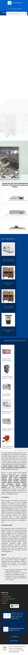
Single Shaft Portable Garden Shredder (8, 447)
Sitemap (5, 603)
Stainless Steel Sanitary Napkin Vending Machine (7, 359)
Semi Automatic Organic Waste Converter (6, 394)
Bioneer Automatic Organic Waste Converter (7, 412)
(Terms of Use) (19, 648)
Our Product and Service (9, 599)
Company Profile (7, 596)
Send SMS (15, 640)
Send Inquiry (15, 636)
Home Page (5, 594)
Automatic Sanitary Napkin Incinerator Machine (7, 377)
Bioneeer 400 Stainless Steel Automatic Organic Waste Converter (8, 429)
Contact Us (5, 601)
